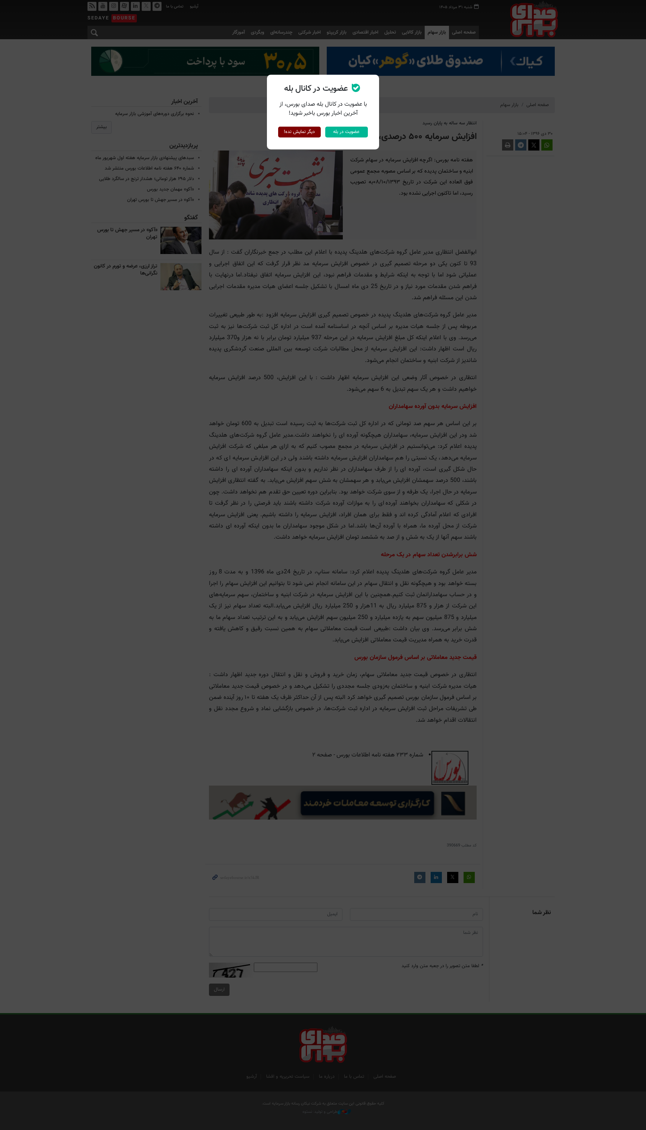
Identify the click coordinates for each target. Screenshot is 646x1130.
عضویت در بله (346, 132)
